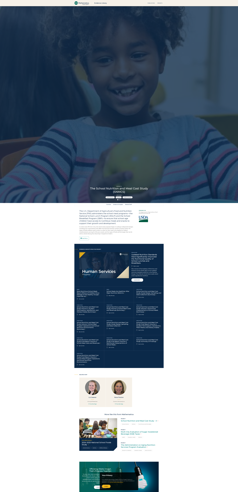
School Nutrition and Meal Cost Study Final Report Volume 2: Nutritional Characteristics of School (117, 342)
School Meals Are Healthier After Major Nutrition (118, 292)
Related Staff (128, 204)
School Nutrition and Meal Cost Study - (139, 421)
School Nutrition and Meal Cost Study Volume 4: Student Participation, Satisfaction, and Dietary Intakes (88, 309)
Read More (85, 238)
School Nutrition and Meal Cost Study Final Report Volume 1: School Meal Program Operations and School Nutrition (88, 359)
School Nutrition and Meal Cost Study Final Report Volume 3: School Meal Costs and (88, 341)
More (120, 199)
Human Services (110, 197)
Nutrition (118, 197)
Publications (151, 3)
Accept (106, 486)
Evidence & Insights (118, 204)
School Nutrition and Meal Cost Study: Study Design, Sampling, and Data (117, 324)
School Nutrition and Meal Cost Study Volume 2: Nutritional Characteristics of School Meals (147, 309)
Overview (108, 204)
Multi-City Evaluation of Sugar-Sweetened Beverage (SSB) (139, 433)
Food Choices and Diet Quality (144, 424)
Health (123, 437)
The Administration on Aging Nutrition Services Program (138, 446)
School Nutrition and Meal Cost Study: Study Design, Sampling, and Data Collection (148, 293)
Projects (159, 3)
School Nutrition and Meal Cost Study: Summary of (147, 340)
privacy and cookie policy (116, 482)
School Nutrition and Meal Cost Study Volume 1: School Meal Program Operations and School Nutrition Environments (88, 326)
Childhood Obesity (127, 197)
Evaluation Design (138, 450)
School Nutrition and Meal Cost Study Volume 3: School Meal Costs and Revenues (119, 308)
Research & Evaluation (126, 450)
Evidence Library (100, 3)
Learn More (137, 279)
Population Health (131, 437)
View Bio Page (93, 404)
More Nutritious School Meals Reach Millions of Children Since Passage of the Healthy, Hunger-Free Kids (88, 293)
